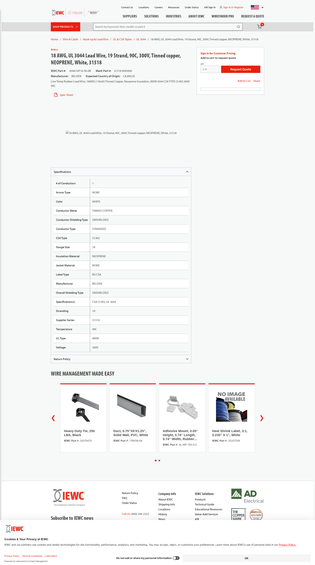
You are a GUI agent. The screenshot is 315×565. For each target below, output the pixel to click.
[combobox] (255, 7)
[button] (255, 7)
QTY (202, 64)
